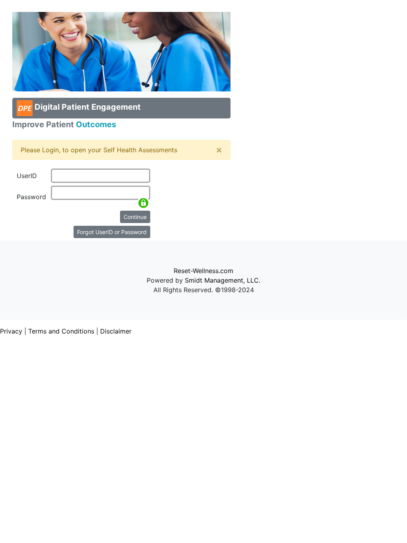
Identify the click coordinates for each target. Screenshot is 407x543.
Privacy (11, 331)
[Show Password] (143, 203)
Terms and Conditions (61, 331)
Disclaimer (116, 331)
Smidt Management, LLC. (222, 280)
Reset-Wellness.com (203, 271)
